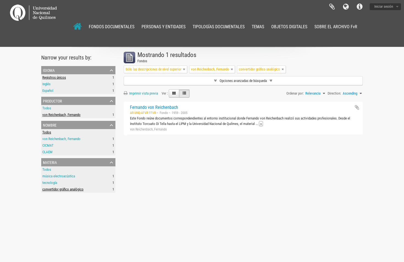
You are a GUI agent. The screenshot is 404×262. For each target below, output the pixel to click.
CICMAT (48, 145)
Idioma (346, 7)
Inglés (46, 84)
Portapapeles (332, 7)
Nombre (50, 124)
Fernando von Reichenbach (154, 107)
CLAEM (47, 152)
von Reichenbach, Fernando (61, 115)
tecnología (49, 183)
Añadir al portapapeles (357, 107)
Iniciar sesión (383, 6)
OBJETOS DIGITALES (289, 26)
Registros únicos (54, 77)
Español (47, 91)
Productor (52, 100)
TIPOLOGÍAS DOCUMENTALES (219, 26)
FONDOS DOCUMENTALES (111, 26)
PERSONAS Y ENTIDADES (164, 26)
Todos (46, 108)
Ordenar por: (295, 93)
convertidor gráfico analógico (63, 189)
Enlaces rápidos (359, 7)
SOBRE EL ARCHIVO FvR (335, 26)
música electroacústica (58, 176)
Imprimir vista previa (143, 93)
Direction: (334, 93)
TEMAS (258, 26)
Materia (50, 162)
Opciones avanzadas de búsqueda (243, 81)
